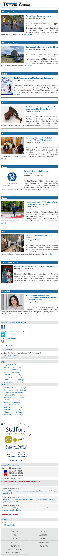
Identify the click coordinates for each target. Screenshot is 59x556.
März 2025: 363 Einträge (13, 409)
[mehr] (29, 34)
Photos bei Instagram (8, 346)
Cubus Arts (8, 523)
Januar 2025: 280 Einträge (13, 414)
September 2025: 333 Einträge (15, 395)
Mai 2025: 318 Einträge (12, 405)
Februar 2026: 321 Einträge (14, 379)
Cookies (44, 546)
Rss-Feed (15, 542)
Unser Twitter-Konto (8, 338)
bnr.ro (20, 478)
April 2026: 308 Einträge (13, 374)
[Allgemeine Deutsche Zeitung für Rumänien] (20, 5)
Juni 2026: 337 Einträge (13, 370)
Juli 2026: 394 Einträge (12, 367)
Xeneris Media (9, 525)
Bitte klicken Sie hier (9, 355)
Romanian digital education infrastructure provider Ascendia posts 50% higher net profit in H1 (28, 500)
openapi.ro (13, 478)
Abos (15, 535)
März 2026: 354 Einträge (13, 377)
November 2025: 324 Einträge (15, 390)
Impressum (44, 542)
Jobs (15, 538)
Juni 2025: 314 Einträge (13, 402)
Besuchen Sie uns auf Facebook (12, 331)
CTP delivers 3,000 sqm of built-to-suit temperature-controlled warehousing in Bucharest (25, 509)
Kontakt (15, 546)
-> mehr (6, 419)
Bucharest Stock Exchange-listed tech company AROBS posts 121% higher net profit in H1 (29, 492)
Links (43, 538)
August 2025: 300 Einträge (14, 397)
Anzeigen (43, 535)
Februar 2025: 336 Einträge (14, 412)
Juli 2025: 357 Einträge (12, 400)
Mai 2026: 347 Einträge (12, 372)
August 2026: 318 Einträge (14, 365)
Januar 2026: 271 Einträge (13, 382)
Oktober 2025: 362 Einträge (14, 392)
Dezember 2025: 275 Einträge (15, 387)
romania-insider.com (10, 514)
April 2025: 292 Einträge (13, 407)
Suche (44, 531)
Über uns (15, 531)
